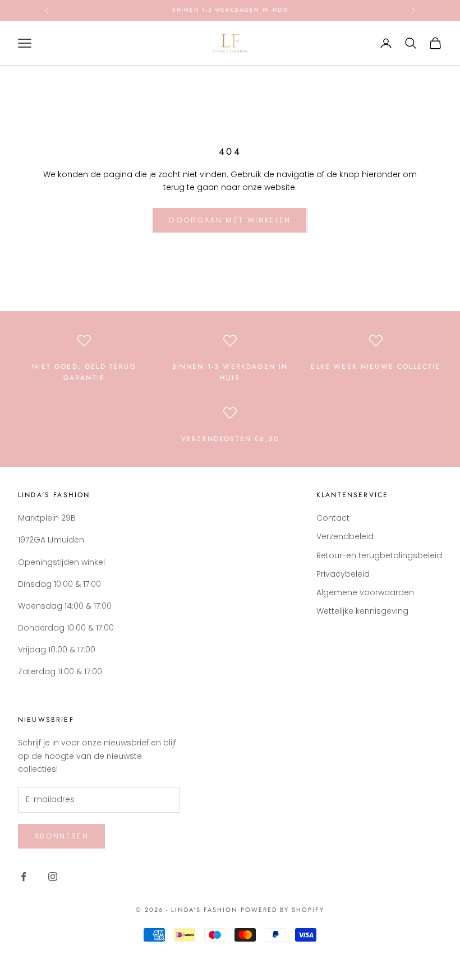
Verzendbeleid (345, 536)
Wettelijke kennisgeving (362, 611)
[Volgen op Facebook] (23, 876)
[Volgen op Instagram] (52, 876)
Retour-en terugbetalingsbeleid (379, 555)
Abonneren (61, 836)
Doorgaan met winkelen (230, 220)
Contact (332, 517)
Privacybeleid (343, 574)
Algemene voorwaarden (365, 592)
